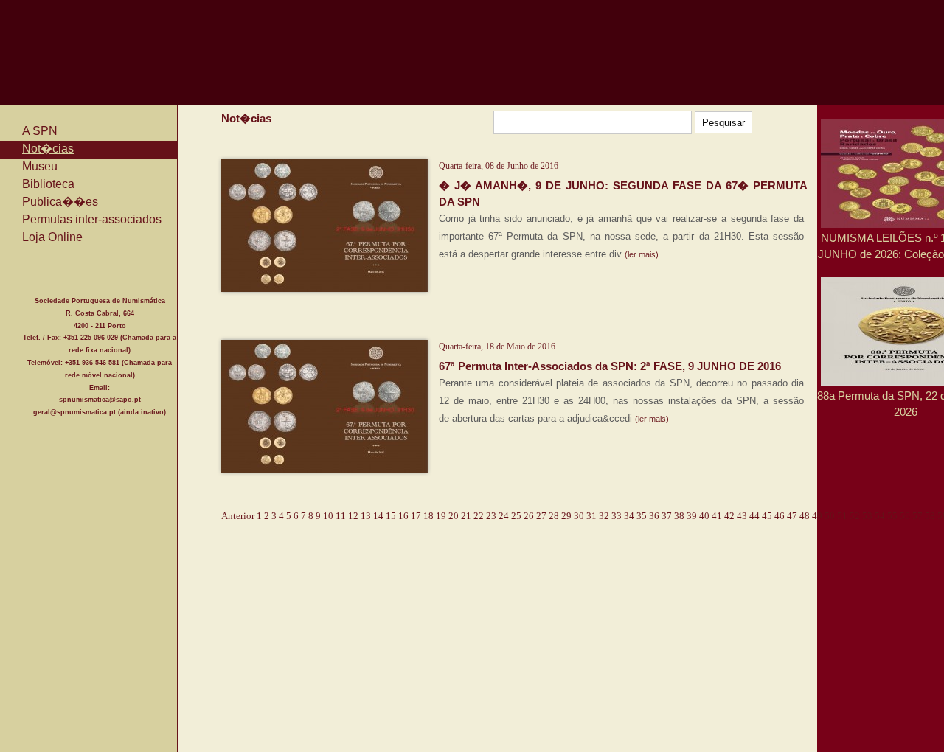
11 (341, 515)
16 (403, 515)
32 (604, 515)
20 (453, 515)
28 (554, 515)
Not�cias (48, 148)
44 (754, 515)
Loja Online (52, 237)
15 (391, 515)
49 (817, 515)
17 (416, 515)
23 (491, 515)
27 (541, 515)
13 (366, 515)
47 (792, 515)
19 (441, 515)
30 (579, 515)
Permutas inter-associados (92, 219)
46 (779, 515)
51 (842, 515)
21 (466, 515)
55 (892, 515)
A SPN (40, 131)
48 (804, 515)
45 (767, 515)
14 (378, 515)
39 (692, 515)
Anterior (237, 515)
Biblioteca (48, 184)
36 (654, 515)
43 (742, 515)
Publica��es (60, 201)
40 (704, 515)
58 (930, 515)
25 (516, 515)
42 (729, 515)
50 (830, 515)
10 (328, 515)
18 (428, 515)
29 (566, 515)
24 (504, 515)
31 (591, 515)
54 (880, 515)
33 (616, 515)
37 (667, 515)
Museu (40, 166)
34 (629, 515)
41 (717, 515)
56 (905, 515)
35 (641, 515)
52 (855, 515)
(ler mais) (642, 254)
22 (478, 515)
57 (917, 515)
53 (867, 515)
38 (679, 515)
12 (353, 515)
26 (529, 515)
